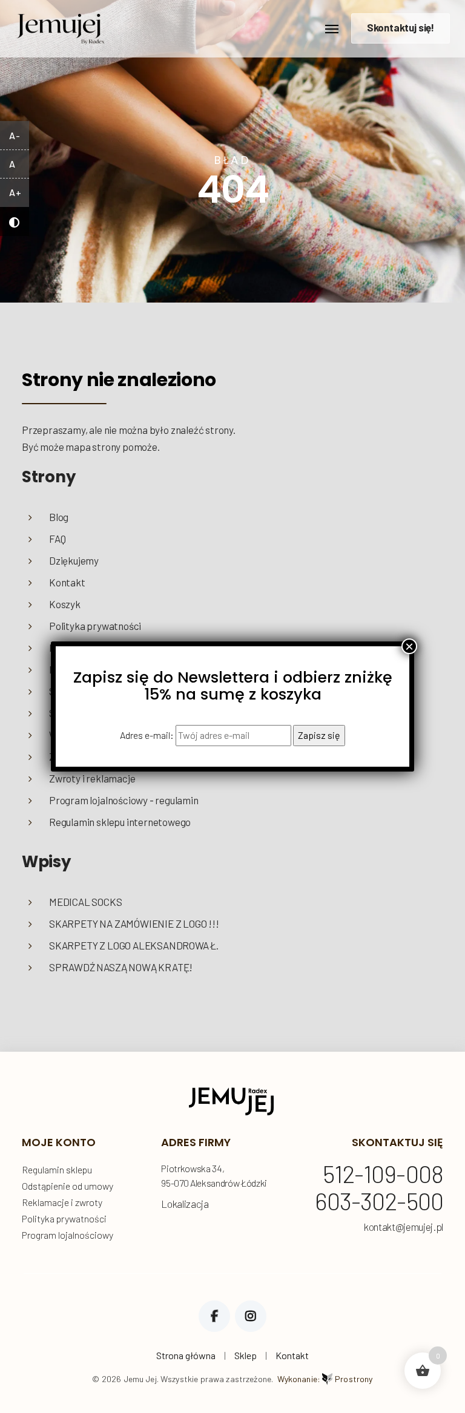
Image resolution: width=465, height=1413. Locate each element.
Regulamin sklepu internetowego (120, 822)
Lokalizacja (184, 1204)
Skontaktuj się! (400, 27)
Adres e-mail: (148, 735)
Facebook (214, 1316)
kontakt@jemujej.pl (403, 1227)
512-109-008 (383, 1174)
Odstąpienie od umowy (67, 1186)
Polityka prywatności (95, 626)
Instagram (250, 1316)
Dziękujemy (74, 560)
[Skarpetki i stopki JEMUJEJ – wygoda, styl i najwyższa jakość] (60, 25)
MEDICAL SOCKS (85, 902)
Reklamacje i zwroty (62, 1202)
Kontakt (67, 582)
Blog (58, 517)
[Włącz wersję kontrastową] (14, 221)
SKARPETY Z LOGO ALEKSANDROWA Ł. (134, 945)
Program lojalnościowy (67, 1235)
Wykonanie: (325, 1379)
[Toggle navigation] (331, 29)
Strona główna (186, 1355)
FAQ (57, 539)
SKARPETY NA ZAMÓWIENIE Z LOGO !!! (134, 923)
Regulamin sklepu (57, 1169)
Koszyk (65, 604)
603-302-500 (379, 1201)
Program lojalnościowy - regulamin (124, 800)
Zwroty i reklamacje (92, 778)
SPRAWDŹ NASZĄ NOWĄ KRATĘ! (121, 967)
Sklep (245, 1355)
